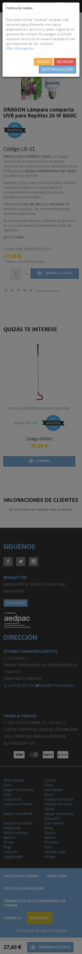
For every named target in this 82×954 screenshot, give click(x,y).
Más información (19, 48)
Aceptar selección (57, 69)
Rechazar (65, 62)
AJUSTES (43, 62)
